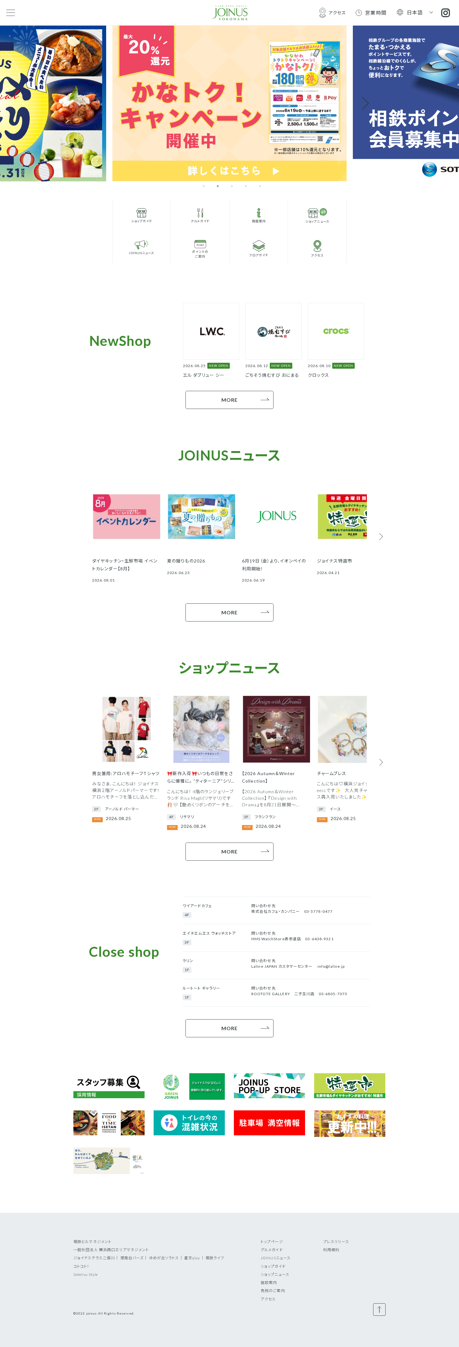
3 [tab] (232, 186)
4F (187, 914)
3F (187, 942)
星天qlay (192, 1258)
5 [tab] (260, 186)
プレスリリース (336, 1241)
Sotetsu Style (85, 1274)
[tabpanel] (229, 103)
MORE (229, 400)
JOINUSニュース (276, 1258)
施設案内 (269, 1282)
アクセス (268, 1299)
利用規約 (331, 1249)
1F (187, 969)
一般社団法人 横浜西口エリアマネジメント (111, 1249)
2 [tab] (218, 186)
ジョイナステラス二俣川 (94, 1258)
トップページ (272, 1241)
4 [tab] (246, 186)
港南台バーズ (132, 1258)
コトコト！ (81, 1266)
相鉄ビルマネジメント (92, 1241)
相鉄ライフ (215, 1258)
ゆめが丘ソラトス (164, 1258)
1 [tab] (204, 186)
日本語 (415, 12)
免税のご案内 (273, 1290)
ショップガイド (273, 1266)
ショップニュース (275, 1274)
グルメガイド (272, 1249)
